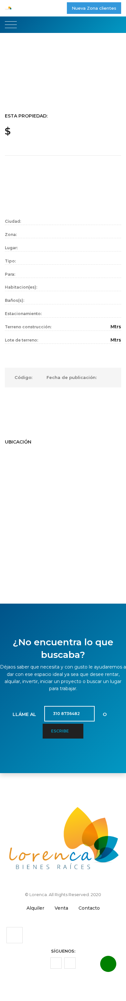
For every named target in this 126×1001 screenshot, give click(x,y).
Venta (61, 908)
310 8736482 (67, 713)
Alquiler (35, 908)
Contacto (89, 908)
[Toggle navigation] (11, 25)
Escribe (60, 731)
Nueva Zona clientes (94, 8)
